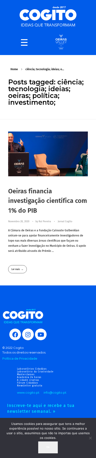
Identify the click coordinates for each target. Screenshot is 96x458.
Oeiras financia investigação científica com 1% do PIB (47, 200)
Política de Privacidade (19, 358)
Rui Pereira (45, 221)
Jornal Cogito (65, 221)
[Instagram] (28, 334)
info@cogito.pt (55, 392)
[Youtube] (41, 334)
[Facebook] (15, 334)
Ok (48, 447)
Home (14, 69)
